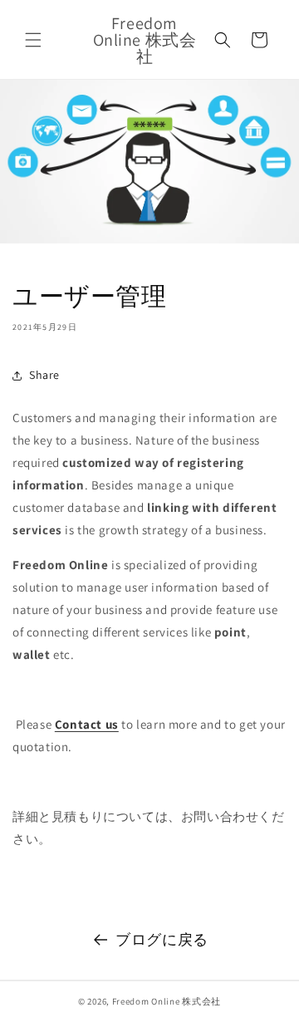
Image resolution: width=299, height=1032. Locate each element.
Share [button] (44, 374)
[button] (33, 40)
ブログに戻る (161, 939)
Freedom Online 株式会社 (166, 1001)
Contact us (87, 724)
